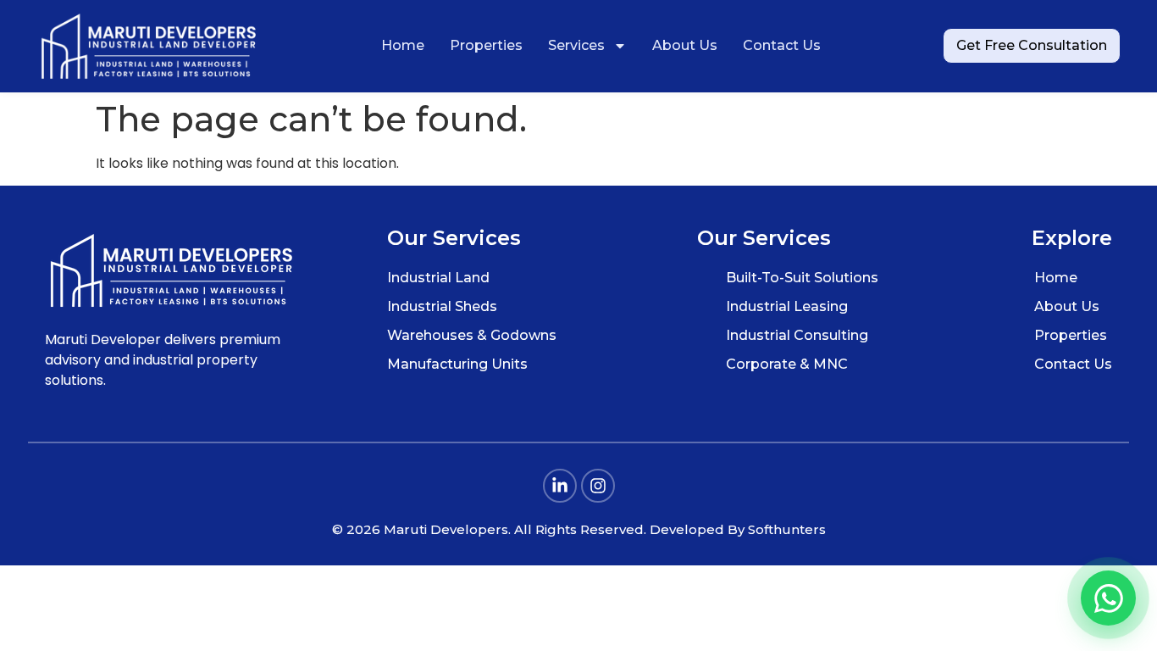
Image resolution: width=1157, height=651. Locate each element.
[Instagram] (598, 486)
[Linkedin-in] (560, 486)
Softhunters (787, 529)
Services (576, 45)
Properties (486, 45)
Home (402, 45)
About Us (684, 45)
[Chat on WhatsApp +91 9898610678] (1108, 598)
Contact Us (782, 45)
